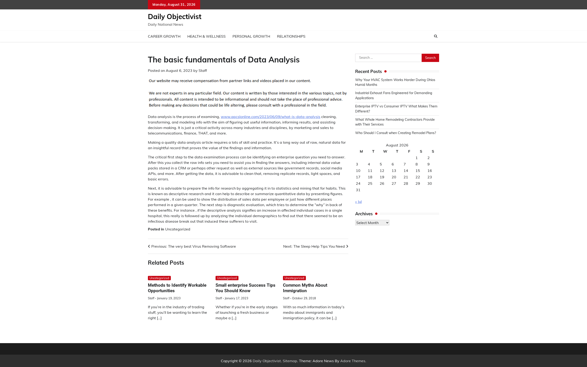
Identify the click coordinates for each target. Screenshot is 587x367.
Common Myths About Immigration (305, 288)
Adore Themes (352, 361)
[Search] (435, 36)
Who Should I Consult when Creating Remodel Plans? (395, 133)
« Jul (358, 201)
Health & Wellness (206, 36)
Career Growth (164, 36)
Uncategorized (177, 229)
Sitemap (290, 361)
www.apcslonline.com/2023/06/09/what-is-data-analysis (270, 116)
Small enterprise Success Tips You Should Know (245, 288)
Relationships (291, 36)
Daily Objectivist (174, 16)
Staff (203, 70)
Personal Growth (251, 36)
